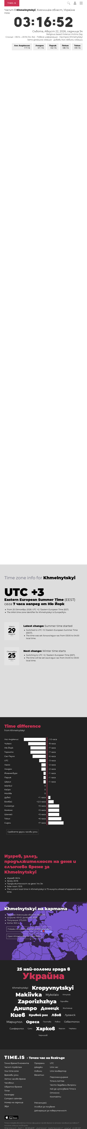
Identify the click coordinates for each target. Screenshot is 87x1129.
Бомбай (8, 802)
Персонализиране (59, 1077)
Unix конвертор (58, 1071)
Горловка (64, 1001)
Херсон (62, 1029)
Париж (52, 46)
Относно (54, 1093)
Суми (30, 1029)
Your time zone (11, 1071)
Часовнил (9, 1083)
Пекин (65, 46)
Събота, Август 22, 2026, (57, 31)
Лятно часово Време (15, 1079)
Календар (9, 1094)
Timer (7, 1091)
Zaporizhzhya (37, 1001)
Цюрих (7, 782)
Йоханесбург (10, 773)
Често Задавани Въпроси (63, 1085)
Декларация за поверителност (50, 1110)
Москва (8, 793)
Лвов (56, 1015)
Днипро (25, 1008)
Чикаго (7, 743)
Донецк (50, 1008)
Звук (6, 1106)
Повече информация (47, 37)
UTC (6, 760)
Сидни (7, 823)
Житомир (67, 1008)
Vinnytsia (66, 995)
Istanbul (8, 786)
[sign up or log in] (75, 4)
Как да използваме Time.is (63, 1089)
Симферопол (17, 1028)
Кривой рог (38, 1015)
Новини (38, 1071)
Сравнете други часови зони (22, 832)
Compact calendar (13, 1098)
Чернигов (43, 1035)
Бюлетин (39, 1075)
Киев (18, 1015)
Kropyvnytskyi (53, 988)
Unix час (54, 1067)
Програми (39, 1063)
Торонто (8, 752)
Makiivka (29, 994)
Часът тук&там (13, 1067)
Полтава (47, 1022)
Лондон (39, 46)
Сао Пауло (9, 756)
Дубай (7, 797)
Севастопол (72, 1021)
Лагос (7, 765)
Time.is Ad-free (57, 1081)
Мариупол (14, 1022)
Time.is (12, 3)
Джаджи (38, 1067)
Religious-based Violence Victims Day (64, 34)
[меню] (81, 3)
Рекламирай (40, 1103)
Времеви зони (11, 1075)
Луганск (70, 1015)
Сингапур (9, 806)
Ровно (57, 1022)
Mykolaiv (52, 994)
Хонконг (8, 810)
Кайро (7, 789)
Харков (45, 1028)
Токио (77, 46)
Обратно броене (13, 1087)
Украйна (43, 976)
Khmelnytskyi (20, 987)
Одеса (32, 1021)
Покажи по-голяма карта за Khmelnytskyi (29, 929)
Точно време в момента (16, 1063)
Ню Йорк (8, 748)
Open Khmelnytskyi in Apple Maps (24, 936)
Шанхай (8, 814)
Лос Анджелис (22, 46)
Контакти (55, 1097)
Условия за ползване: (44, 1107)
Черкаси (72, 1029)
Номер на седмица (13, 1102)
